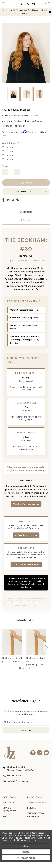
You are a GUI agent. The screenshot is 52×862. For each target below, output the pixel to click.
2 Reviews (26, 220)
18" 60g (9, 155)
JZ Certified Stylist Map (26, 535)
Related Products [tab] (26, 620)
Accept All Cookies (26, 857)
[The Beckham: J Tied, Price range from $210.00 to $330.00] (12, 642)
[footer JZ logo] (9, 753)
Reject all (26, 851)
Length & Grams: (10, 143)
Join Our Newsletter (9, 810)
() (49, 3)
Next (48, 94)
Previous (4, 94)
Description (26, 211)
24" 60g (9, 147)
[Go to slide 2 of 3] (24, 668)
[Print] (13, 200)
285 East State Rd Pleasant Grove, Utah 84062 (21, 769)
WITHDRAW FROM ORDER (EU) (36, 815)
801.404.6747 (14, 775)
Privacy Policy (35, 797)
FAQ (5, 816)
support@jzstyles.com (18, 781)
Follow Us (8, 802)
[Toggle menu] (3, 4)
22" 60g (9, 151)
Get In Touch (10, 797)
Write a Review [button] (34, 121)
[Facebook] (3, 200)
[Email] (8, 200)
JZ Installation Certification (26, 564)
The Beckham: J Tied (12, 658)
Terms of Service (36, 802)
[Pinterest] (17, 200)
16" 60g (9, 159)
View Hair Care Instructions (26, 504)
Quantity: (6, 166)
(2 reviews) (18, 121)
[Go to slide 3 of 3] (29, 668)
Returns (31, 808)
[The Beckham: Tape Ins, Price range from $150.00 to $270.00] (36, 642)
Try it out (25, 13)
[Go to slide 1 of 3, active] (20, 668)
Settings (26, 846)
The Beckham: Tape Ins (35, 660)
